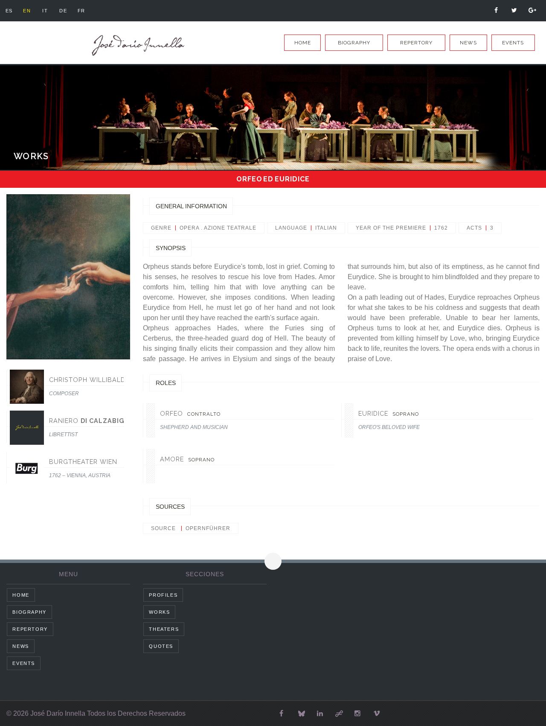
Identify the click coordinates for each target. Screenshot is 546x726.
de (63, 10)
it (45, 10)
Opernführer (208, 528)
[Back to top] (273, 561)
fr (81, 10)
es (9, 10)
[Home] (136, 45)
